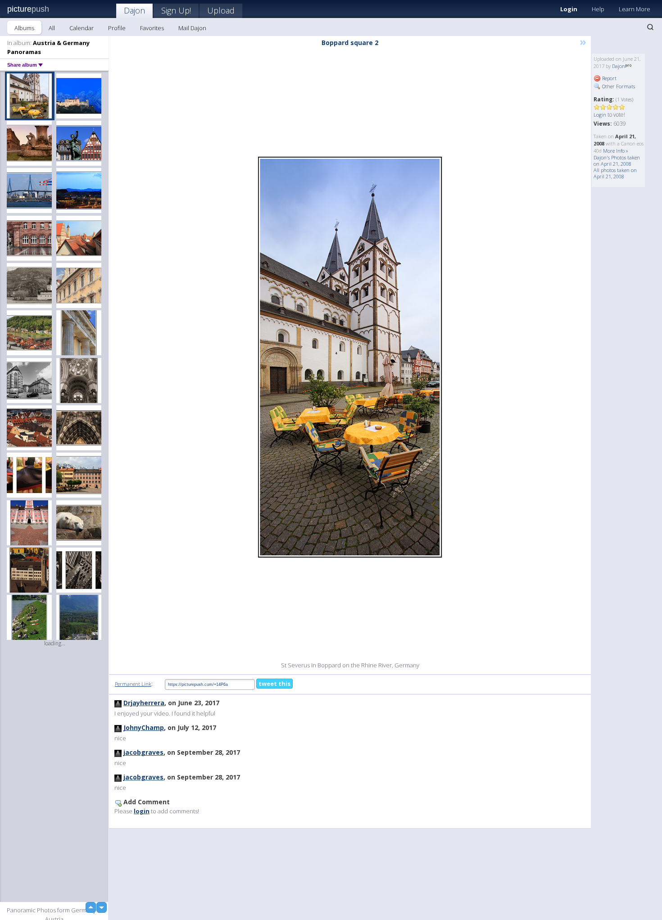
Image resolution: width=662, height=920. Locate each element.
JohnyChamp (143, 727)
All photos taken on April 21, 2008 (615, 173)
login (142, 811)
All (52, 28)
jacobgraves (143, 752)
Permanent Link (133, 683)
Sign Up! (176, 10)
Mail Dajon (192, 28)
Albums (24, 28)
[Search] (650, 27)
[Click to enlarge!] (350, 357)
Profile (117, 28)
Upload (221, 10)
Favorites (152, 28)
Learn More (634, 9)
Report (609, 78)
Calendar (81, 28)
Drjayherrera (143, 702)
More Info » (615, 150)
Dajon (134, 10)
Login (568, 9)
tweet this (274, 684)
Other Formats (618, 86)
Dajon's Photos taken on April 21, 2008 (617, 160)
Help (598, 9)
